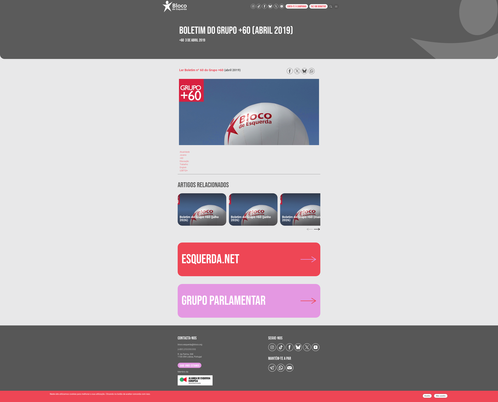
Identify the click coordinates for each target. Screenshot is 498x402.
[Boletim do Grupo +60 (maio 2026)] (304, 209)
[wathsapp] (281, 367)
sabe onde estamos (189, 366)
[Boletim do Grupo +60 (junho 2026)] (253, 209)
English (183, 167)
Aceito (427, 396)
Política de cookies (159, 394)
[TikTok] (258, 6)
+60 (181, 158)
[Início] (175, 6)
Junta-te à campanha (296, 6)
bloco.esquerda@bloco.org (190, 344)
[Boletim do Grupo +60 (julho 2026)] (202, 209)
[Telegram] (272, 367)
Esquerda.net (210, 259)
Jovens (183, 155)
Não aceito (440, 396)
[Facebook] (264, 6)
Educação (184, 161)
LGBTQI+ (184, 170)
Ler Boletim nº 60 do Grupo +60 (201, 70)
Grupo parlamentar (224, 301)
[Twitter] (270, 6)
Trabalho (184, 164)
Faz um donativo (318, 6)
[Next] (317, 229)
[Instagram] (253, 6)
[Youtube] (281, 6)
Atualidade (185, 152)
